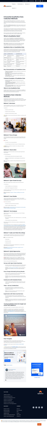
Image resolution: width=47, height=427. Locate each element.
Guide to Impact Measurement (9, 416)
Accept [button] (39, 424)
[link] (36, 1)
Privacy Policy (38, 421)
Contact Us (18, 416)
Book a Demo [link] (39, 6)
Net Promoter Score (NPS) (14, 267)
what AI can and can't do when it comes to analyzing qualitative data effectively (15, 225)
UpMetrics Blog (6, 413)
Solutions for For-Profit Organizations (10, 403)
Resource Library (6, 410)
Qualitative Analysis (9, 365)
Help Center (19, 414)
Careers (18, 413)
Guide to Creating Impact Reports (9, 414)
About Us (18, 408)
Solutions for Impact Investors (9, 402)
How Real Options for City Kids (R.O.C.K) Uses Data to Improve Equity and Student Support (14, 208)
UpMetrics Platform (7, 394)
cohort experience (10, 311)
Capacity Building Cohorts (8, 396)
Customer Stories (7, 411)
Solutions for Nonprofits (8, 400)
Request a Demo (6, 408)
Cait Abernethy (13, 369)
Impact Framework (12, 310)
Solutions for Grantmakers (8, 399)
